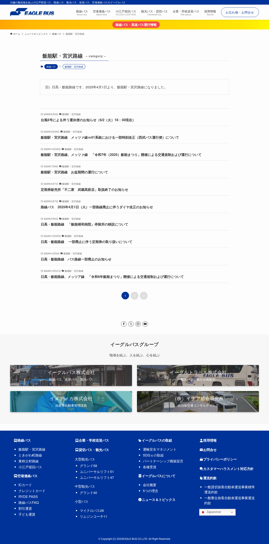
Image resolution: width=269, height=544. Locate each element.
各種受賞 (149, 466)
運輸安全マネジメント (160, 449)
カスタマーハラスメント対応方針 (228, 468)
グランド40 (88, 492)
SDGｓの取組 (153, 455)
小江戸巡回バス (30, 466)
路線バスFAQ (28, 502)
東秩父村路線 (28, 461)
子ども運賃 (26, 514)
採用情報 (210, 440)
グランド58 (88, 465)
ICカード (25, 484)
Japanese (213, 512)
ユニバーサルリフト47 (97, 477)
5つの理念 (150, 490)
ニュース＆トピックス (158, 499)
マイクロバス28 (92, 510)
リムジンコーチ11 (93, 516)
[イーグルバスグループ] (32, 12)
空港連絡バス (27, 475)
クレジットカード (31, 490)
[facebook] (124, 324)
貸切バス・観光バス (94, 449)
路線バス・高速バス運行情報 (136, 24)
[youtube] (145, 324)
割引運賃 (25, 508)
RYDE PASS (28, 496)
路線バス (51, 66)
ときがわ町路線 (30, 455)
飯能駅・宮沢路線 (31, 449)
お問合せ (210, 449)
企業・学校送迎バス (94, 440)
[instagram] (138, 324)
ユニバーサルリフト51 (97, 471)
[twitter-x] (131, 324)
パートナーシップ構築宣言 (163, 461)
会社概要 (149, 484)
